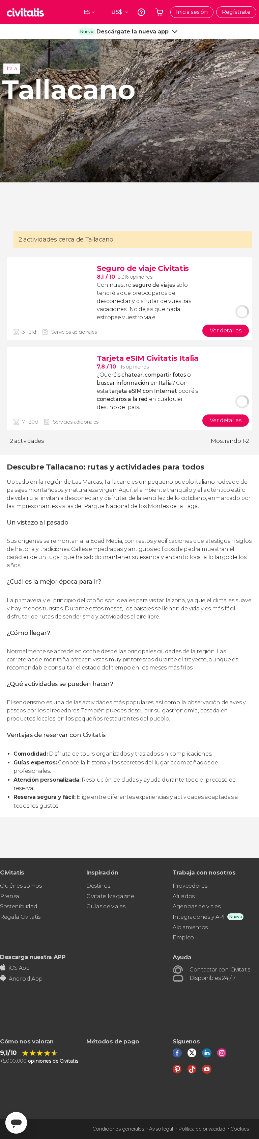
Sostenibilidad (18, 906)
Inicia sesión (192, 12)
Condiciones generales (118, 1129)
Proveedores (190, 886)
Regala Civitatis (20, 917)
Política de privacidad (201, 1129)
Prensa (9, 896)
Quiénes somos (21, 886)
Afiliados (184, 896)
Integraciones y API (199, 917)
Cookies (239, 1129)
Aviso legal (161, 1129)
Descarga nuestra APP (33, 956)
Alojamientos (190, 927)
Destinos (98, 886)
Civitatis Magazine (110, 896)
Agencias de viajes (196, 906)
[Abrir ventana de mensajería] (16, 1123)
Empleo (183, 937)
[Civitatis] (25, 12)
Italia (12, 69)
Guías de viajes (105, 906)
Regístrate (236, 12)
